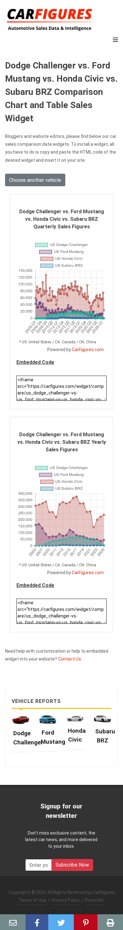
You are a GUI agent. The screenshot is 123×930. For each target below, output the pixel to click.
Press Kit (94, 900)
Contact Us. (70, 658)
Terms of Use (32, 900)
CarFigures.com (88, 349)
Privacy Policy (66, 900)
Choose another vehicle (35, 180)
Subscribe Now (72, 865)
